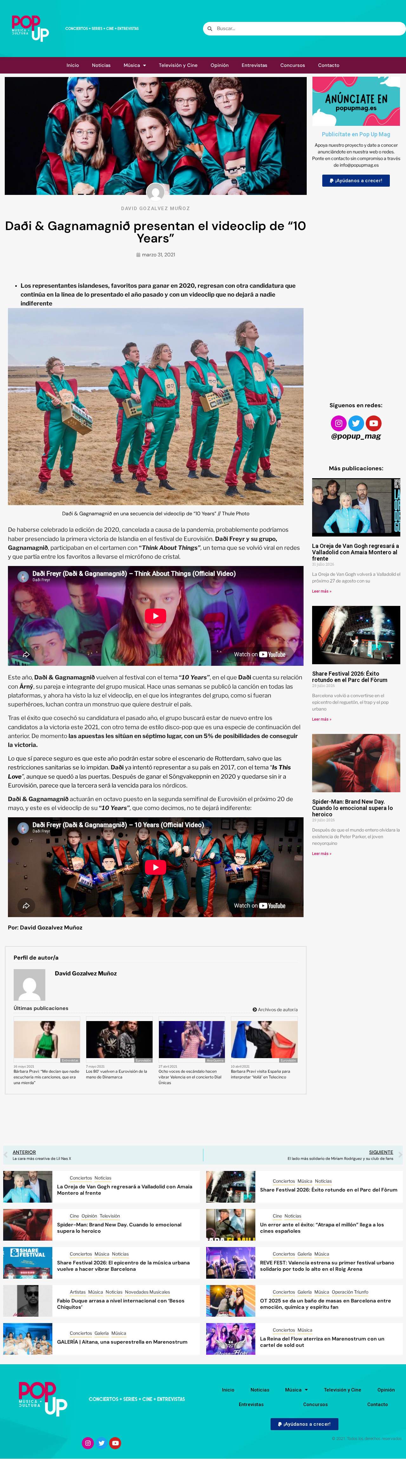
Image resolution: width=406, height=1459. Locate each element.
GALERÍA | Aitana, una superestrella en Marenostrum (122, 1342)
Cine (74, 1215)
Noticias (101, 65)
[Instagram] (339, 423)
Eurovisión (143, 1060)
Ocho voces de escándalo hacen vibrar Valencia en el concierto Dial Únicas (190, 1077)
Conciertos (81, 1177)
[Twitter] (356, 423)
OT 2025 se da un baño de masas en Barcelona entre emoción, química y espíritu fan (325, 1304)
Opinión (220, 65)
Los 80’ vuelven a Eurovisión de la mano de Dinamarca (116, 1074)
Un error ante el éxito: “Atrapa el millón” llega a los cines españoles (322, 1228)
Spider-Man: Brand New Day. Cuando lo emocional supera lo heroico (352, 808)
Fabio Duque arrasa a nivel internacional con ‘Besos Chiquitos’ (121, 1304)
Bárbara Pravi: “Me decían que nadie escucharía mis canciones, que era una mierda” (46, 1077)
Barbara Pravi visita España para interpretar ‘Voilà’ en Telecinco (260, 1074)
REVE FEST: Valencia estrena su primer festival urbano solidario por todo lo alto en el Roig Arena (327, 1266)
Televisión (110, 1215)
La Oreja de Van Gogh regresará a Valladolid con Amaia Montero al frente (355, 552)
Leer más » (321, 591)
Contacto (328, 65)
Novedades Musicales (147, 1292)
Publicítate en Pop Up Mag (356, 134)
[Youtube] (374, 423)
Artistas (78, 1292)
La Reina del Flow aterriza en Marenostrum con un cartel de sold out (322, 1342)
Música (132, 65)
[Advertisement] (356, 288)
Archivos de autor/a (277, 1009)
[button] (356, 181)
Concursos (292, 65)
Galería (305, 1254)
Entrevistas (254, 65)
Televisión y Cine (178, 65)
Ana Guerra (215, 1060)
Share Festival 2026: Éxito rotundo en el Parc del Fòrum (349, 676)
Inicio (73, 65)
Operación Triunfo (350, 1292)
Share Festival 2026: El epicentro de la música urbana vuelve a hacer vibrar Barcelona (123, 1266)
